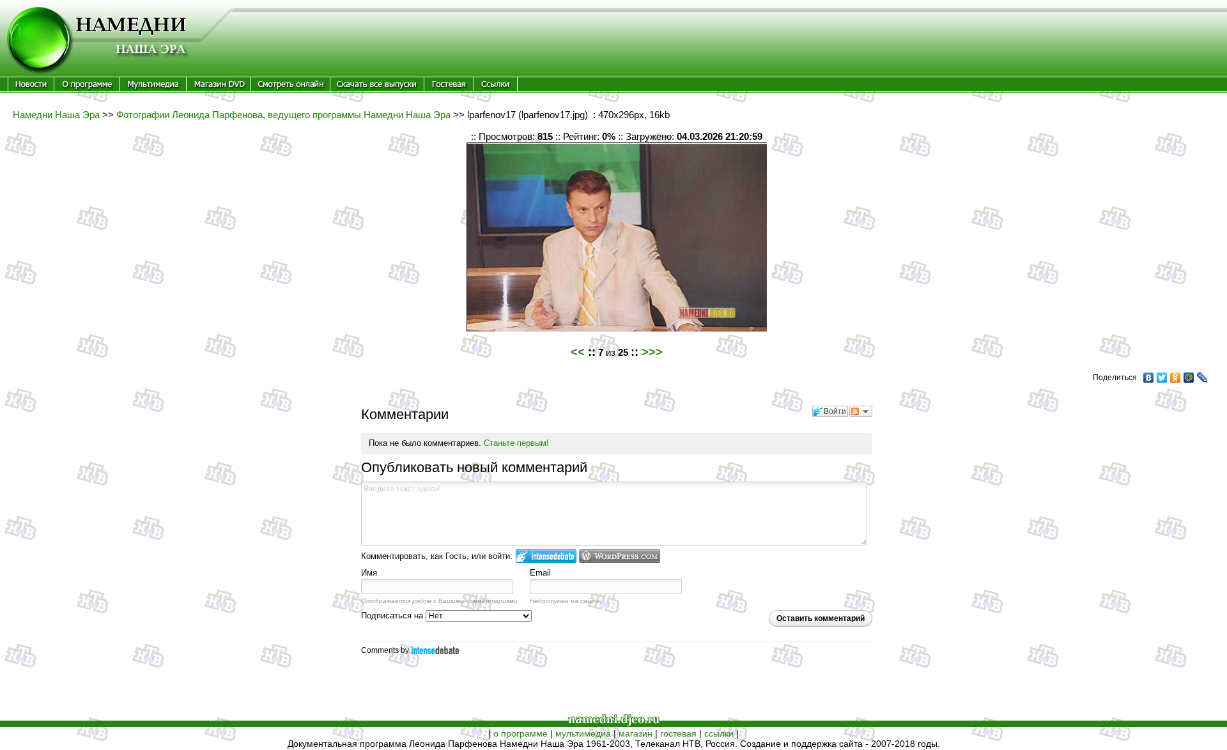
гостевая (678, 733)
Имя (369, 573)
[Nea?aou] (377, 88)
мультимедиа (583, 733)
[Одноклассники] (1175, 377)
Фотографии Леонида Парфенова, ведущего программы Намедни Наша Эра (283, 114)
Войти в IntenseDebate (546, 556)
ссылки (719, 733)
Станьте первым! (516, 443)
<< (578, 352)
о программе (520, 733)
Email (540, 573)
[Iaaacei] (218, 88)
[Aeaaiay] (31, 88)
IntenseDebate (435, 650)
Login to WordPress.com (619, 556)
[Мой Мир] (1189, 377)
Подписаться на (393, 615)
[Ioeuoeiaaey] (153, 88)
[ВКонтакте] (1148, 377)
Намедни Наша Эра (56, 114)
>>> (652, 352)
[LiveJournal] (1202, 377)
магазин (635, 733)
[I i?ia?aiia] (87, 88)
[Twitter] (1162, 377)
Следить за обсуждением (860, 411)
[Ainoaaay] (290, 88)
